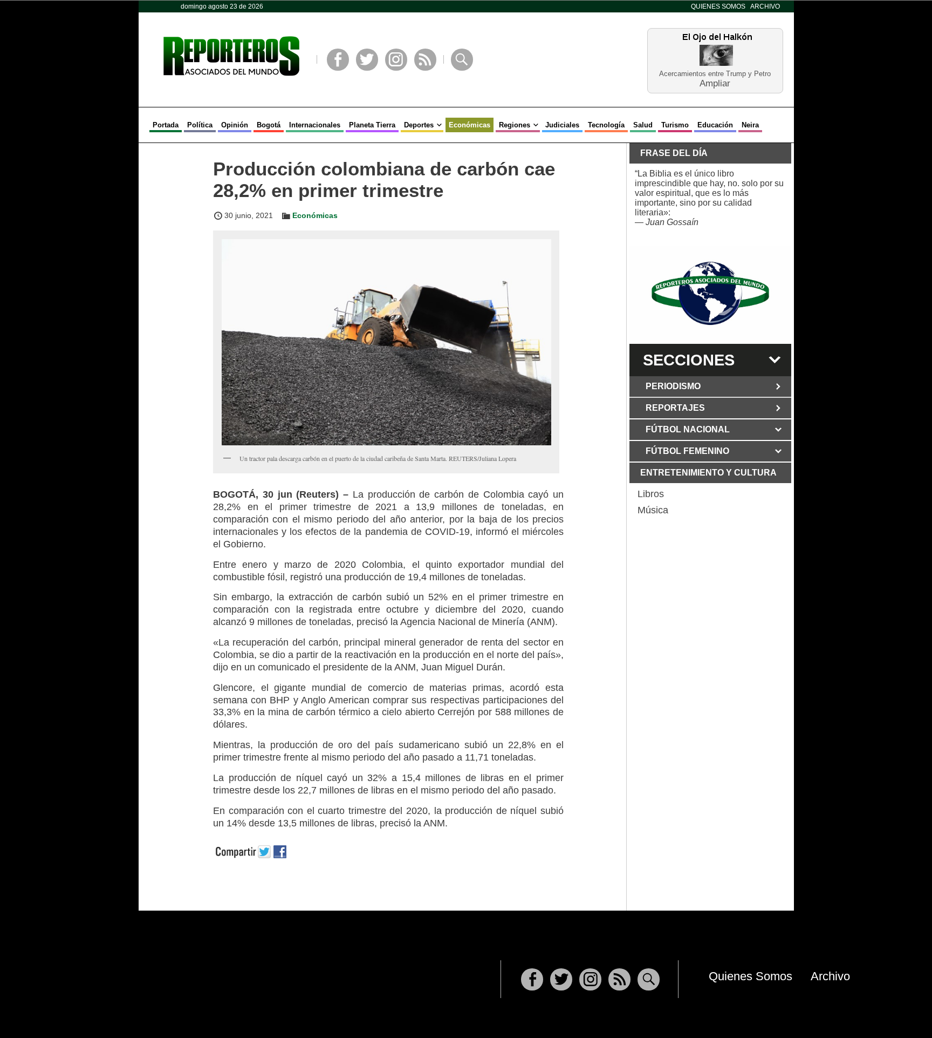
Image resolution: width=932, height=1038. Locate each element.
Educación (715, 125)
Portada (166, 125)
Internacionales (314, 125)
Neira (750, 125)
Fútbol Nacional (688, 429)
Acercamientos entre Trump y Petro (715, 74)
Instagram (396, 60)
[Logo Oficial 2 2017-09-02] (710, 293)
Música (653, 510)
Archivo (765, 6)
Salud (643, 125)
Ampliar (715, 82)
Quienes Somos (718, 6)
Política (200, 125)
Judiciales (562, 125)
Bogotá (268, 125)
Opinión (234, 125)
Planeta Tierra (372, 125)
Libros (651, 494)
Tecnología (606, 125)
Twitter (367, 60)
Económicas (469, 125)
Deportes (419, 125)
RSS (425, 60)
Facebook (338, 60)
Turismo (675, 125)
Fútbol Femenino (687, 451)
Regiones (514, 125)
